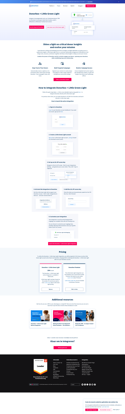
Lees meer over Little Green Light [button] (55, 27)
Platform (51, 5)
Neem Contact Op (57, 362)
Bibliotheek (56, 378)
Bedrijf (72, 5)
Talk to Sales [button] (74, 289)
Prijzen (58, 5)
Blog (54, 366)
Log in (50, 110)
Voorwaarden (56, 371)
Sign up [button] (50, 289)
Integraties (85, 359)
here (79, 92)
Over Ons (55, 364)
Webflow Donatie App (87, 371)
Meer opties (116, 409)
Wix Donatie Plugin (86, 367)
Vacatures (55, 367)
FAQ (54, 369)
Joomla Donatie (86, 372)
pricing (70, 137)
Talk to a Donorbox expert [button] (62, 79)
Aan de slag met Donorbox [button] (36, 27)
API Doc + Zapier (86, 374)
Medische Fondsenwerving (72, 364)
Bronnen (65, 5)
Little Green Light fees (70, 280)
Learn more (47, 282)
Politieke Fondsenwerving (72, 362)
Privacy (55, 372)
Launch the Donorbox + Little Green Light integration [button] (62, 243)
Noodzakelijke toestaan (105, 409)
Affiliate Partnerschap (58, 376)
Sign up (50, 137)
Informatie (56, 359)
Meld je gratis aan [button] (62, 347)
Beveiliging (56, 374)
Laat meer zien (105, 407)
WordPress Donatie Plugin (88, 362)
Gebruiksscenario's (71, 359)
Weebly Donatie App (87, 369)
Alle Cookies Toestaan (92, 409)
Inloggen (80, 5)
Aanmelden (90, 1)
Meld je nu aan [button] (90, 5)
